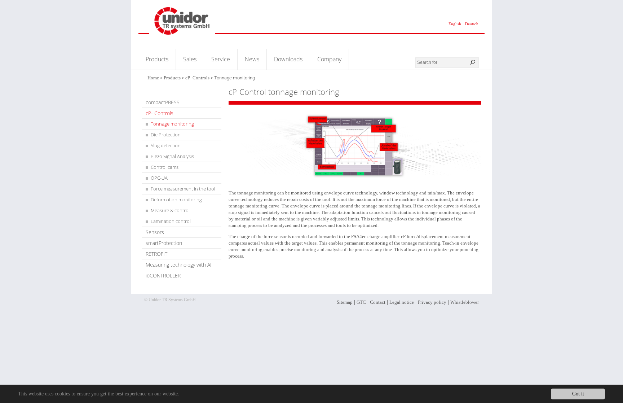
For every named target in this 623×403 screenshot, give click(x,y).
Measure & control (170, 210)
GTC (361, 302)
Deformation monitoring (176, 199)
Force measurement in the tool (183, 188)
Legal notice (401, 302)
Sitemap (345, 302)
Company (329, 59)
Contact (377, 302)
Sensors (155, 232)
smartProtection (164, 243)
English (455, 24)
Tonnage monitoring (172, 124)
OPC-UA (159, 178)
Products (157, 59)
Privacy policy (432, 302)
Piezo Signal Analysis (172, 156)
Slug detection (166, 145)
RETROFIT (156, 253)
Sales (189, 59)
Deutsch (471, 24)
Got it (578, 394)
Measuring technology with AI (179, 264)
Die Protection (166, 134)
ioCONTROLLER (163, 275)
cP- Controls (197, 77)
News (252, 59)
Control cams (164, 167)
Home (153, 77)
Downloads (288, 59)
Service (220, 59)
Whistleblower (464, 302)
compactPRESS (163, 102)
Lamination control (171, 221)
